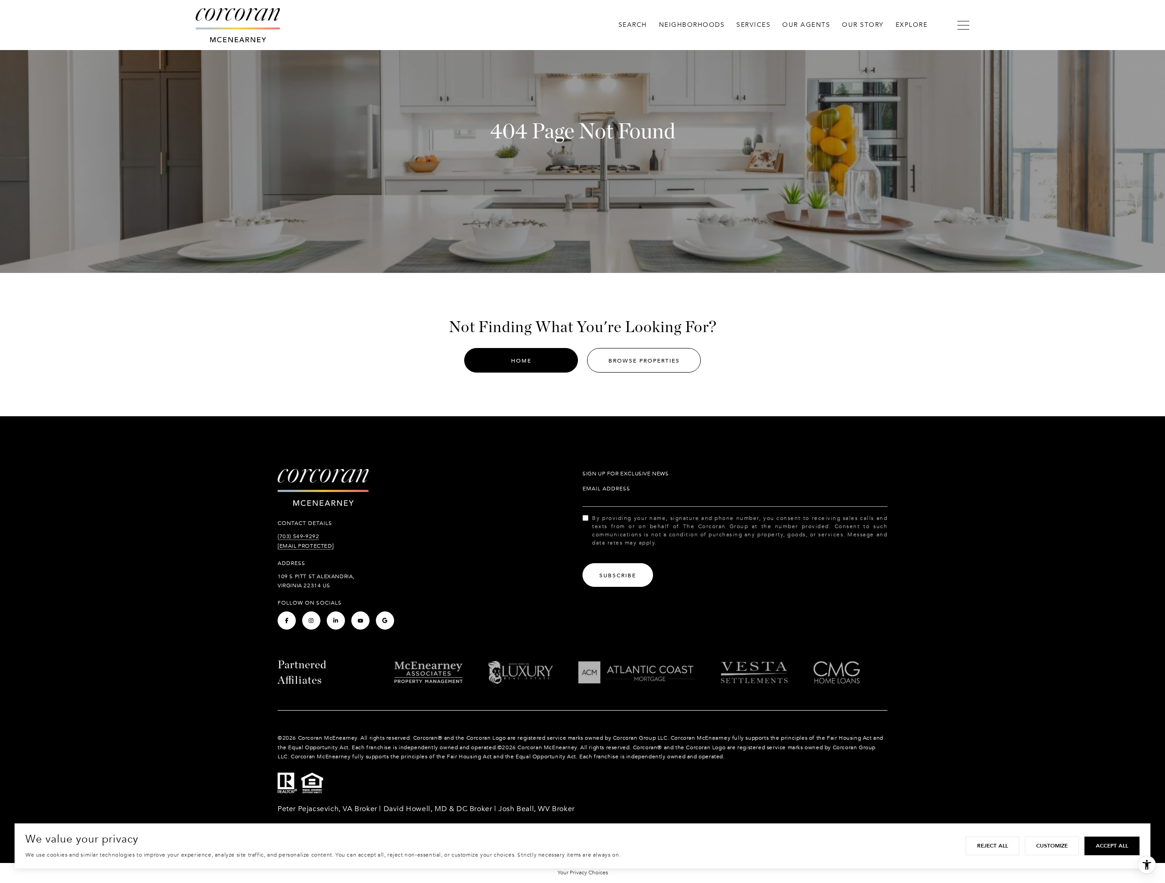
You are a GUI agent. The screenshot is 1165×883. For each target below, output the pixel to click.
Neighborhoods (692, 24)
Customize (1052, 845)
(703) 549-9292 (298, 536)
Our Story (863, 24)
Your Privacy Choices (582, 872)
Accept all (1112, 845)
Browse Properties (644, 360)
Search (632, 24)
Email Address (606, 488)
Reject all (992, 845)
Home (521, 360)
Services (753, 24)
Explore (912, 24)
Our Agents (806, 24)
